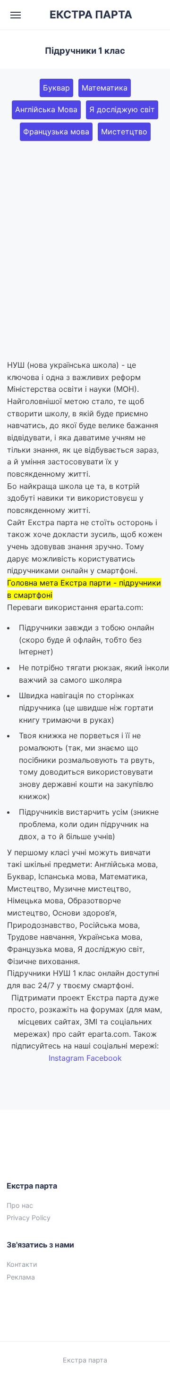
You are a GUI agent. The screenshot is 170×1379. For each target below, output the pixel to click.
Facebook (104, 1058)
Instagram (66, 1058)
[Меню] (16, 14)
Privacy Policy (29, 1218)
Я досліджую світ (122, 109)
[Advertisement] (85, 250)
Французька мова (56, 131)
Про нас (20, 1205)
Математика (105, 87)
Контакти (22, 1264)
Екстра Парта (91, 14)
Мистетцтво (124, 131)
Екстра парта (85, 1360)
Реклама (21, 1277)
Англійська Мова (46, 109)
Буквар (56, 87)
